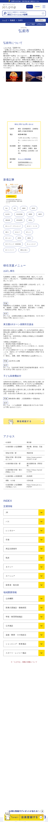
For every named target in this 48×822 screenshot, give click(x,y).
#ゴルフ (17, 232)
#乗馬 (29, 238)
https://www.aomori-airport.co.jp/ (34, 458)
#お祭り (7, 214)
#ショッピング (31, 244)
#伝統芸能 (19, 214)
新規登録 (37, 6)
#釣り (7, 232)
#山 (6, 208)
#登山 (30, 220)
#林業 (40, 214)
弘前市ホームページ (24, 165)
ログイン (29, 6)
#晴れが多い (24, 250)
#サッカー (8, 238)
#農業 (30, 214)
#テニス (28, 232)
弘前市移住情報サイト (25, 162)
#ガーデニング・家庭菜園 (13, 244)
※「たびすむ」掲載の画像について (24, 662)
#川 (15, 208)
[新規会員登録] (24, 821)
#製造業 (7, 220)
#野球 (19, 238)
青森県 (12, 20)
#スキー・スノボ (32, 226)
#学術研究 (19, 220)
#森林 (23, 208)
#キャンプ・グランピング (13, 226)
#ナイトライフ (9, 250)
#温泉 (33, 208)
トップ (4, 20)
